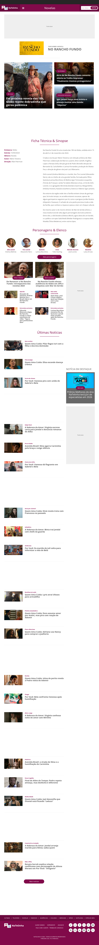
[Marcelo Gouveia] (73, 243)
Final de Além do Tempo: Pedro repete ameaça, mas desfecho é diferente (43, 781)
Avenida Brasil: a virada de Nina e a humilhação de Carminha (42, 763)
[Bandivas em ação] (13, 596)
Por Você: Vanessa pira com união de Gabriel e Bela (42, 382)
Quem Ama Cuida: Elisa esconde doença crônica (44, 363)
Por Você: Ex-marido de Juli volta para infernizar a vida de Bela (43, 549)
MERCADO (62, 918)
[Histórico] (13, 764)
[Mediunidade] (13, 801)
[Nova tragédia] (13, 782)
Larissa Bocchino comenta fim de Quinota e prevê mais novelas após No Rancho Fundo (57, 314)
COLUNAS (53, 918)
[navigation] (23, 8)
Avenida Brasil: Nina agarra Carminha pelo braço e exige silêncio (43, 447)
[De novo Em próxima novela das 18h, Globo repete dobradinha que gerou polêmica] (28, 85)
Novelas (49, 8)
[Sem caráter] (13, 345)
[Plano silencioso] (13, 633)
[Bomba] (13, 680)
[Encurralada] (13, 447)
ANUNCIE (61, 925)
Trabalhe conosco (56, 928)
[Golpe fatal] (13, 429)
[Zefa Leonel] (11, 243)
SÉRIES (71, 918)
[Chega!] (13, 698)
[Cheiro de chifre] (13, 466)
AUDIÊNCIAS (44, 918)
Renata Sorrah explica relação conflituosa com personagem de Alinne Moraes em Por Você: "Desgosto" (43, 866)
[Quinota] (42, 243)
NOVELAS (25, 918)
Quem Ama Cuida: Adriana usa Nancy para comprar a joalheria (43, 633)
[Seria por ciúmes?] (13, 513)
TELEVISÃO (16, 918)
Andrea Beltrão (10, 252)
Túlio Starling (57, 252)
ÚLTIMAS (7, 918)
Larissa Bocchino (42, 252)
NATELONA (79, 918)
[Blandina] (88, 243)
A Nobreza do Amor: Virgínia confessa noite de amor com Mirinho (43, 716)
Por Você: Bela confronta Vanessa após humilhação (43, 698)
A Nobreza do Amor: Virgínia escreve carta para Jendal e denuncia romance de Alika (43, 429)
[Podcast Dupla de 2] (84, 930)
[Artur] (57, 243)
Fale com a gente (42, 928)
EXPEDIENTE (51, 925)
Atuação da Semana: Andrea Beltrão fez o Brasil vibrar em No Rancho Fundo (26, 298)
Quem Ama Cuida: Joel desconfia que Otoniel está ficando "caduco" (42, 800)
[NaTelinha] (9, 8)
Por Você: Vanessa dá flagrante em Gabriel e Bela (41, 465)
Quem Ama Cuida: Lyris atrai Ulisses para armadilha (42, 595)
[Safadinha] (13, 531)
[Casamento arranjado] (13, 847)
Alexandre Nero (26, 252)
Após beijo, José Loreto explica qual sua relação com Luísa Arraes (57, 299)
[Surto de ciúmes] (13, 382)
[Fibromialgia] (13, 364)
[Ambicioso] (13, 550)
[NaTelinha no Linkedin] (79, 930)
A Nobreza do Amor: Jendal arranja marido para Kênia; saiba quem (41, 846)
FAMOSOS (34, 918)
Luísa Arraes (88, 252)
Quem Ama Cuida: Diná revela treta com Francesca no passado (44, 512)
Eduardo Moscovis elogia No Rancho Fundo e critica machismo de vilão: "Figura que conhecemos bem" (26, 316)
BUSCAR (94, 8)
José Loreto (73, 252)
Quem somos (40, 925)
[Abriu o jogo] (13, 717)
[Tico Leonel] (26, 243)
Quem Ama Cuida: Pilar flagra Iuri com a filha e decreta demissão (44, 344)
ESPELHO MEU (90, 918)
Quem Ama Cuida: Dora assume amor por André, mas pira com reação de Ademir (43, 615)
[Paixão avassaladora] (13, 615)
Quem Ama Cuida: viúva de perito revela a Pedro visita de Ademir (44, 679)
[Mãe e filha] (13, 866)
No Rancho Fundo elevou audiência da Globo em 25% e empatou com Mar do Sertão (49, 283)
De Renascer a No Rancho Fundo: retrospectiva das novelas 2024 (18, 283)
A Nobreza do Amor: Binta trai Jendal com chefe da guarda (42, 530)
